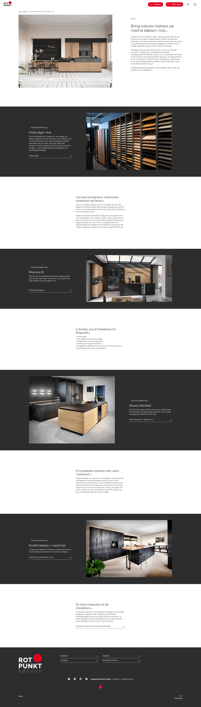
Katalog (64, 660)
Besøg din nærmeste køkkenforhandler (93, 626)
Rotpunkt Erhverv (110, 660)
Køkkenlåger (34, 156)
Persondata (178, 698)
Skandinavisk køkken (37, 290)
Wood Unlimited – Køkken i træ (141, 420)
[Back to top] (100, 687)
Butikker (157, 4)
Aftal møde (176, 4)
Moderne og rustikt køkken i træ (41, 557)
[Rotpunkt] (36, 4)
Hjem (20, 11)
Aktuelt (25, 11)
